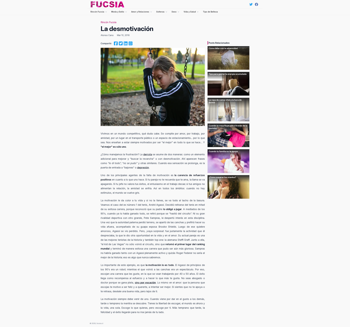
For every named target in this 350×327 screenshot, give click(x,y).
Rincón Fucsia (97, 12)
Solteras (160, 12)
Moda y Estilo (117, 12)
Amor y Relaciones (140, 12)
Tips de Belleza (210, 12)
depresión (143, 167)
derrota (147, 154)
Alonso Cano (107, 35)
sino (137, 282)
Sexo (174, 12)
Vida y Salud (190, 12)
